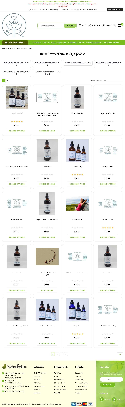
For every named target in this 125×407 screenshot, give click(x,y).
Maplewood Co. (59, 379)
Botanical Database (94, 42)
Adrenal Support (39, 386)
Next (120, 354)
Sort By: (92, 80)
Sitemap (78, 393)
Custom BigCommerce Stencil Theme (43, 404)
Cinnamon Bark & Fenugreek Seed (17, 326)
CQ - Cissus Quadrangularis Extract (17, 166)
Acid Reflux (37, 376)
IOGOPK (56, 376)
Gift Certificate (96, 25)
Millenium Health (59, 383)
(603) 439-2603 (10, 388)
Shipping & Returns (111, 42)
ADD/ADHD (37, 379)
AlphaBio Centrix (59, 386)
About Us (46, 42)
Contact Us (37, 42)
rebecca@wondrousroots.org (14, 391)
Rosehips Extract (107, 166)
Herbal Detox (47, 166)
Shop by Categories (16, 42)
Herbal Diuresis (17, 273)
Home (3, 48)
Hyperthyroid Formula (108, 113)
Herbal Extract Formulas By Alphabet (20, 48)
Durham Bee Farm (60, 389)
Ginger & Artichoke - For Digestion (47, 219)
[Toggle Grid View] (3, 80)
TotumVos (57, 373)
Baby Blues (77, 326)
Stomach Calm (107, 273)
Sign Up (113, 25)
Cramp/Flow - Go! (77, 113)
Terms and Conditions (76, 42)
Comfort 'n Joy (77, 166)
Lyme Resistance (17, 219)
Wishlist (84, 25)
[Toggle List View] (7, 80)
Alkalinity (37, 389)
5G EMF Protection (40, 373)
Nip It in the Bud (17, 113)
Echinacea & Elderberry (47, 326)
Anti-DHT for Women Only (108, 326)
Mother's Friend (108, 219)
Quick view (17, 106)
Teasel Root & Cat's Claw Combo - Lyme (47, 274)
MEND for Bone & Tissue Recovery (77, 273)
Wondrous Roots (114, 9)
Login (107, 25)
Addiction (37, 383)
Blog (52, 42)
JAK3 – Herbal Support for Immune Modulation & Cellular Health (47, 114)
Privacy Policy (61, 42)
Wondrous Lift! (77, 219)
